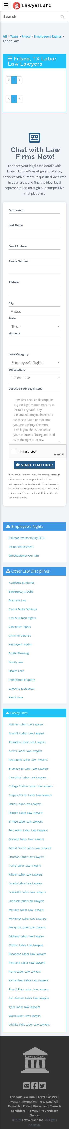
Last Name (16, 225)
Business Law (17, 600)
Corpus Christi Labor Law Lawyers (30, 795)
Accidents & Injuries (21, 582)
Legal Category (18, 354)
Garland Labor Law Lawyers (26, 839)
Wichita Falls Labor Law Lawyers (29, 1024)
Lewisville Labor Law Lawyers (27, 892)
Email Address (18, 246)
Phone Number (19, 261)
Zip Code (14, 333)
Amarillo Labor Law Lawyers (26, 733)
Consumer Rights (20, 627)
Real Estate (16, 697)
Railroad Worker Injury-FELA (27, 538)
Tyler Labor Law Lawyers (24, 1007)
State (12, 318)
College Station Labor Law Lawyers (31, 786)
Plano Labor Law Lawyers (25, 971)
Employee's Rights (48, 36)
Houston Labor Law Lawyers (26, 857)
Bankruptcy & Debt (21, 591)
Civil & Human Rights (22, 618)
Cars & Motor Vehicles (23, 609)
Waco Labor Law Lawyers (25, 1016)
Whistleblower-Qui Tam (24, 555)
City (11, 303)
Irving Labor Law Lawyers (25, 865)
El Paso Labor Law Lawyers (26, 821)
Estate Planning (19, 653)
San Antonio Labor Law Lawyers (29, 998)
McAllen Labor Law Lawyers (26, 910)
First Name (16, 210)
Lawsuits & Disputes (22, 688)
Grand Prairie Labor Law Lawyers (30, 848)
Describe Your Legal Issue (25, 388)
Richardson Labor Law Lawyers (28, 980)
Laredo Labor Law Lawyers (26, 883)
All (5, 36)
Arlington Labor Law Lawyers (27, 742)
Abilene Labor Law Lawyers (26, 724)
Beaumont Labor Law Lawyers (28, 760)
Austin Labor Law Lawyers (25, 751)
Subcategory (17, 369)
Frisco (26, 36)
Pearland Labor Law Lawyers (27, 963)
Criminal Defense (20, 635)
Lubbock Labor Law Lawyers (26, 901)
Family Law (16, 662)
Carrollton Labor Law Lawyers (28, 777)
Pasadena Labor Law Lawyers (27, 954)
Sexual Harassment (21, 547)
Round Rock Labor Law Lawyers (29, 989)
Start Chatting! (36, 465)
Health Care (16, 671)
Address (14, 282)
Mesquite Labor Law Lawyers (27, 927)
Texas (14, 36)
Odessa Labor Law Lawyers (26, 945)
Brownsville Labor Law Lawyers (28, 768)
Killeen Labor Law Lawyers (26, 874)
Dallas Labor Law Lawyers (25, 804)
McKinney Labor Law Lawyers (27, 918)
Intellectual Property (22, 680)
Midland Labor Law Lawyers (26, 936)
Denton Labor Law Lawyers (26, 813)
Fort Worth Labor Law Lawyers (28, 830)
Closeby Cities (19, 713)
